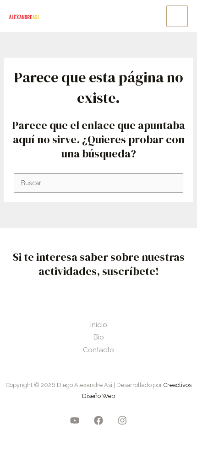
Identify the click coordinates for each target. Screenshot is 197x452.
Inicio (98, 325)
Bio (98, 337)
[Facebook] (98, 420)
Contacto (98, 350)
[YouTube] (74, 420)
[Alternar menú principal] (177, 16)
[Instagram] (122, 420)
